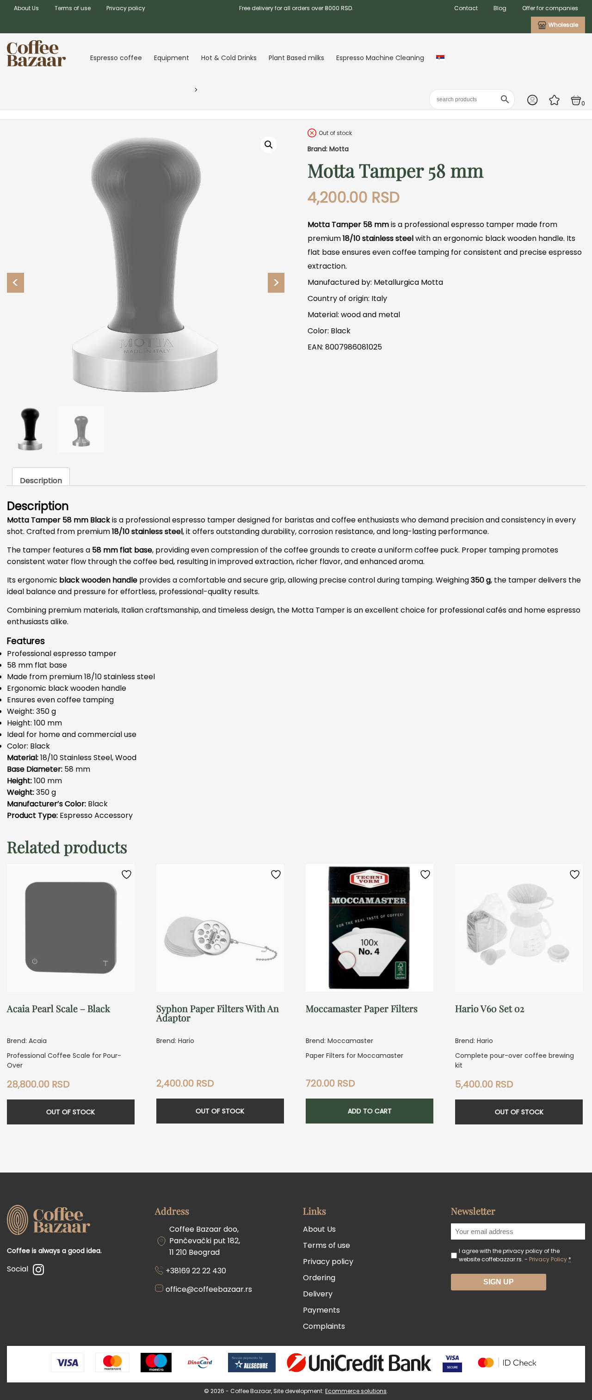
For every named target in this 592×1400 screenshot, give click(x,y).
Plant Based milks (296, 57)
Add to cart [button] (370, 1111)
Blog (499, 8)
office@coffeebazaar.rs (209, 1289)
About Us (26, 8)
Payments (321, 1310)
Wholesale (563, 25)
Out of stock (70, 1112)
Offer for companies (550, 8)
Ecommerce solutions (356, 1391)
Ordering (319, 1277)
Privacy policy (125, 8)
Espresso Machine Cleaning (380, 57)
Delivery (318, 1294)
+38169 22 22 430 (196, 1270)
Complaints (324, 1326)
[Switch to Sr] (440, 58)
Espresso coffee (116, 57)
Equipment (171, 57)
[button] (268, 144)
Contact (466, 8)
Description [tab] (41, 480)
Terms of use (73, 8)
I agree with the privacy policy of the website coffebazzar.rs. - (515, 1255)
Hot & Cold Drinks (229, 57)
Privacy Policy (548, 1259)
